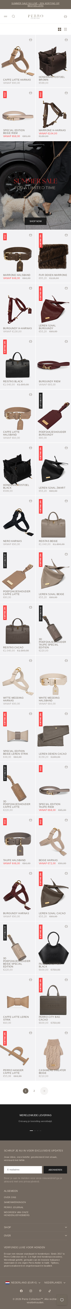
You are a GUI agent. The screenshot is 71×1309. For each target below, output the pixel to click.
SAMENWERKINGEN (15, 1202)
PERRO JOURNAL (14, 1207)
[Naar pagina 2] (44, 1091)
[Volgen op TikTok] (49, 1290)
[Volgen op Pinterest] (40, 1290)
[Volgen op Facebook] (21, 1290)
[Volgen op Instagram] (30, 1290)
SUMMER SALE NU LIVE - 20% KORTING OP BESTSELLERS (35, 4)
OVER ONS (10, 1197)
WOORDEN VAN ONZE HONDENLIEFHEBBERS (16, 1213)
